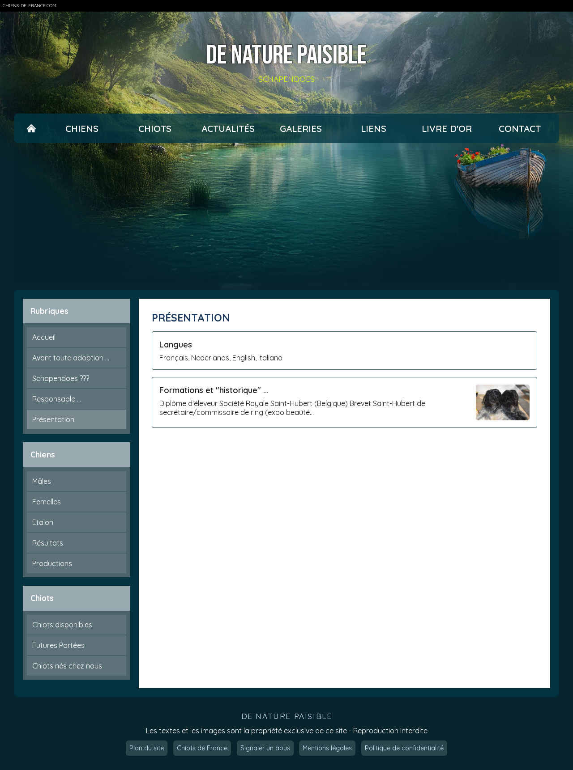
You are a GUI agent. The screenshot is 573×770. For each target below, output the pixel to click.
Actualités (228, 128)
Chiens (81, 128)
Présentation (53, 419)
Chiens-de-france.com (29, 5)
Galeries (301, 128)
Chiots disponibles (62, 624)
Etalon (42, 522)
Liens (373, 128)
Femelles (46, 501)
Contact (520, 128)
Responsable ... (56, 398)
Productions (52, 563)
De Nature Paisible (286, 55)
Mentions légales (327, 748)
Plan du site (146, 748)
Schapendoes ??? (60, 378)
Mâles (41, 481)
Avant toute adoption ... (70, 357)
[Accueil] (31, 128)
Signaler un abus (265, 748)
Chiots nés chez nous (67, 665)
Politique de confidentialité (404, 748)
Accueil (44, 337)
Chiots (154, 128)
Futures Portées (58, 645)
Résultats (47, 542)
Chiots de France (202, 748)
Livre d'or (447, 128)
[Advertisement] (286, 216)
